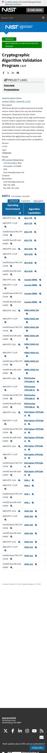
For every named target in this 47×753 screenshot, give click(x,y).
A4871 (6, 196)
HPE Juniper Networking (12, 160)
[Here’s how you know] (23, 3)
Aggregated (38, 201)
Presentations (11, 89)
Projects (9, 39)
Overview (9, 85)
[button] (19, 218)
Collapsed (13, 201)
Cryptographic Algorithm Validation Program (21, 45)
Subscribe (37, 747)
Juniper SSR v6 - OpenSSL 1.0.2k (16, 101)
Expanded (25, 201)
